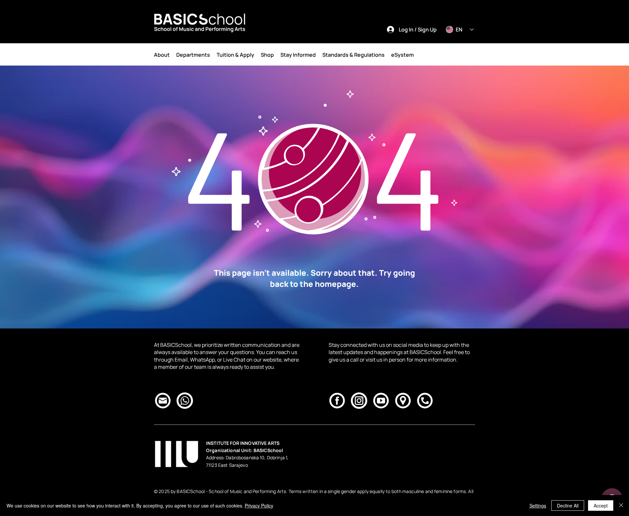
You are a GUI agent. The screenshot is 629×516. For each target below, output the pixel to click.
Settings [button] (537, 505)
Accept (601, 505)
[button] (162, 55)
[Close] (621, 505)
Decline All (568, 505)
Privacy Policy (259, 505)
